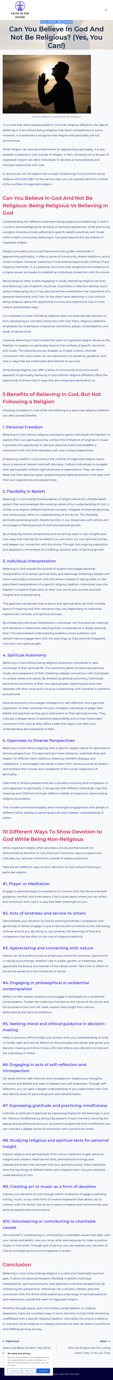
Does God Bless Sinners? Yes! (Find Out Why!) (26, 1347)
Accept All (43, 1371)
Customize (14, 1371)
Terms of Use (74, 1374)
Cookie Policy (64, 1374)
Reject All (29, 1371)
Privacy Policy (53, 1374)
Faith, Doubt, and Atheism (57, 22)
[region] (28, 1363)
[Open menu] (106, 10)
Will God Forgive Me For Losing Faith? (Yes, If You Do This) (89, 1347)
